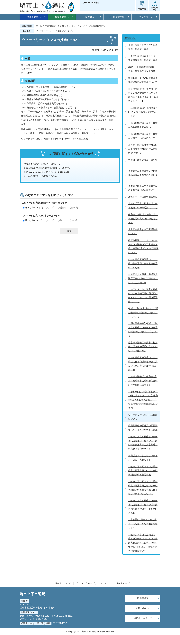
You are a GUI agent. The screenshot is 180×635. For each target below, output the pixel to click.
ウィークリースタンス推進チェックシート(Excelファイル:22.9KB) (54, 139)
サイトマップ (123, 583)
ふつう (51, 207)
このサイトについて (60, 583)
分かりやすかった (34, 207)
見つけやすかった (34, 220)
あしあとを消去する (71, 31)
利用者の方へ (33, 17)
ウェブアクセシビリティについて (93, 583)
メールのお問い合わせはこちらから (42, 176)
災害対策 (89, 17)
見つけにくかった (69, 220)
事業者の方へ (61, 17)
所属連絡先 (142, 598)
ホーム (39, 26)
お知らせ (64, 26)
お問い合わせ (142, 608)
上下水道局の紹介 (118, 17)
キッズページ (145, 17)
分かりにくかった (69, 207)
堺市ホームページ (143, 618)
